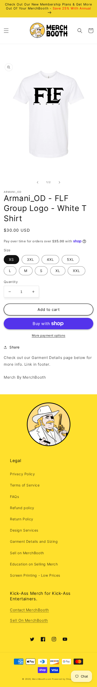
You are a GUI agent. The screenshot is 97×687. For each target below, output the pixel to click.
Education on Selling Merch (34, 564)
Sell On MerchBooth (29, 620)
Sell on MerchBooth (27, 553)
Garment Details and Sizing (34, 541)
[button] (6, 30)
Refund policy (22, 508)
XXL (76, 271)
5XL (70, 259)
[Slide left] (37, 182)
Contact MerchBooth (29, 610)
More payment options (48, 335)
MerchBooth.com (41, 679)
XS (11, 259)
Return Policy (21, 519)
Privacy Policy (22, 474)
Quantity (11, 282)
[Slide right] (59, 182)
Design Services (24, 530)
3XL (30, 259)
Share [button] (14, 347)
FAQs (14, 496)
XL (57, 271)
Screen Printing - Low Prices (35, 575)
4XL (50, 259)
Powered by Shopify (63, 679)
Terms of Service (25, 485)
